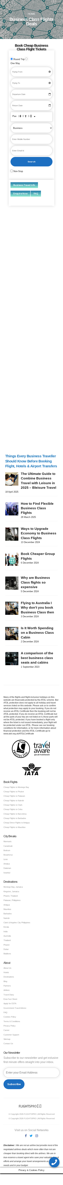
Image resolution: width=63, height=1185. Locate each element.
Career (6, 1030)
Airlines (7, 990)
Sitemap (7, 1039)
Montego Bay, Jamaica (13, 887)
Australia (7, 936)
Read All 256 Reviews (25, 439)
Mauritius (7, 909)
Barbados (8, 914)
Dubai (6, 949)
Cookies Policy (10, 1017)
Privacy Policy (10, 1026)
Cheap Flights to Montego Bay (16, 787)
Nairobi (6, 918)
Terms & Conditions (12, 1021)
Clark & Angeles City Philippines (17, 922)
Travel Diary (9, 995)
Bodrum (7, 850)
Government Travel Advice (15, 1008)
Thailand (7, 940)
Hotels (6, 972)
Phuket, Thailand (11, 896)
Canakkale (8, 846)
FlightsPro (36, 252)
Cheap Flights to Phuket (14, 792)
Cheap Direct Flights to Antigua (17, 823)
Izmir (6, 859)
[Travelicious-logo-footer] (30, 1106)
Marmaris (8, 841)
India (6, 931)
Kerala (6, 927)
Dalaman (7, 868)
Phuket (6, 945)
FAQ (5, 1012)
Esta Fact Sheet (10, 999)
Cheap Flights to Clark (13, 805)
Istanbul (7, 873)
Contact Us (8, 1043)
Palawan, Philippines (12, 900)
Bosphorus (8, 855)
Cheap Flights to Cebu (13, 809)
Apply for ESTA (10, 1003)
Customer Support (11, 1035)
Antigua (7, 905)
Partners (7, 986)
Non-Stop (18, 171)
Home (31, 14)
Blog (5, 981)
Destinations (9, 977)
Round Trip (19, 59)
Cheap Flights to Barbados (15, 818)
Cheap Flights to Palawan (14, 796)
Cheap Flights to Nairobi (14, 800)
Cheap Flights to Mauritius (15, 827)
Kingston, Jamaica (11, 891)
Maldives (7, 954)
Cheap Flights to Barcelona (15, 814)
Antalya (7, 864)
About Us (7, 968)
